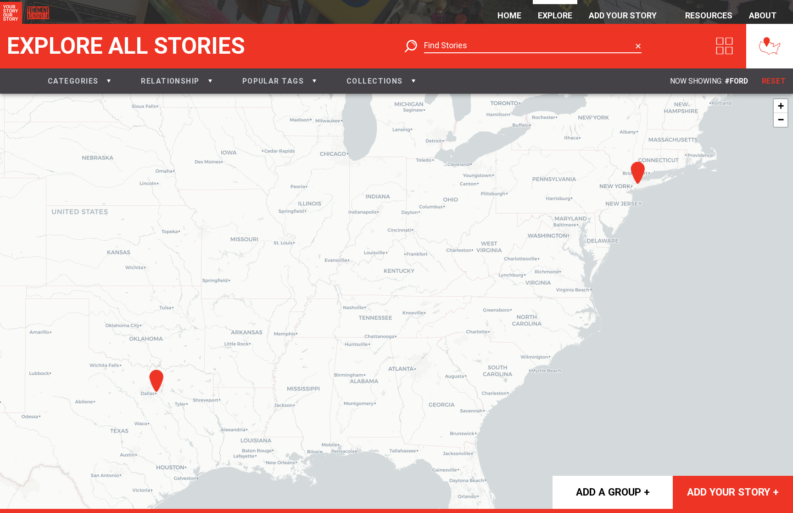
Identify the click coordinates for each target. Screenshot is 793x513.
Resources (708, 15)
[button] (79, 81)
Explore (555, 15)
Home (509, 15)
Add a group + (613, 492)
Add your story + (733, 492)
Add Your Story (623, 15)
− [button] (781, 119)
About (762, 15)
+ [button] (781, 106)
